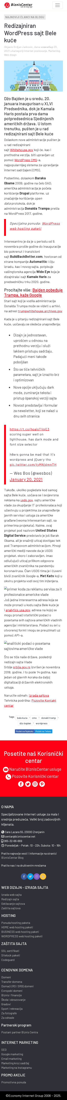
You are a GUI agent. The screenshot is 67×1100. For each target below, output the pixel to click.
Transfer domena (11, 981)
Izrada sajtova (39, 695)
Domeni (6, 977)
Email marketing (11, 1058)
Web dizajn (10, 54)
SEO (4, 1049)
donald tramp (48, 717)
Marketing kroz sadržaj (15, 1063)
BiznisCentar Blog (12, 857)
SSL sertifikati (10, 950)
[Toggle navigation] (57, 5)
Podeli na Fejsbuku (24, 731)
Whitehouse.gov (21, 150)
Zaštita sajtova (10, 908)
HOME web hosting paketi (17, 927)
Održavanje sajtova (13, 903)
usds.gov (26, 500)
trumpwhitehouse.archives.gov (40, 311)
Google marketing (12, 1054)
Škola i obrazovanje (13, 999)
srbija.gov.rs (21, 667)
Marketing (54, 50)
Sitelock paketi (10, 955)
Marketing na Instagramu (16, 1067)
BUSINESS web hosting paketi (20, 931)
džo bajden (25, 723)
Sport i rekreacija (12, 1008)
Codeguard (8, 959)
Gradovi (6, 1004)
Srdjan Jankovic (23, 46)
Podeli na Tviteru (43, 731)
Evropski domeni (12, 990)
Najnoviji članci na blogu (24, 17)
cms (34, 717)
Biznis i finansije (11, 995)
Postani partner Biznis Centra (19, 1032)
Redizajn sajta (10, 899)
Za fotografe (9, 1013)
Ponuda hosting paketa (15, 922)
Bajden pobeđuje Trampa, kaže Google (33, 292)
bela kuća (22, 717)
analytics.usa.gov (18, 610)
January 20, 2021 (26, 479)
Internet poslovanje (35, 50)
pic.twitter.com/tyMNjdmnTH (33, 464)
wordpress (41, 723)
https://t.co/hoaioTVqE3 (29, 429)
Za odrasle (7, 1017)
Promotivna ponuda (13, 1082)
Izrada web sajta (11, 894)
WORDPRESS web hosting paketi (22, 936)
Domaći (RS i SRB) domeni (17, 986)
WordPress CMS (25, 160)
